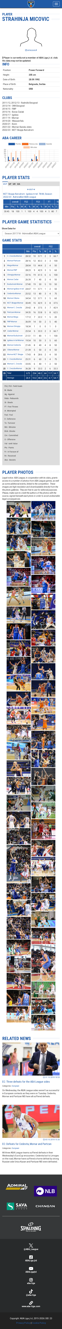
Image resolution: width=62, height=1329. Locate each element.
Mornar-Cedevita (14, 345)
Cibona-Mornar (13, 350)
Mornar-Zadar (13, 279)
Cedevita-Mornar (14, 293)
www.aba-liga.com (31, 1306)
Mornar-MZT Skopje (15, 354)
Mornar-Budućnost (15, 336)
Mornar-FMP (12, 270)
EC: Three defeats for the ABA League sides (26, 1081)
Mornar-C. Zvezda (14, 308)
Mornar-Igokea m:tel (15, 289)
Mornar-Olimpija (13, 326)
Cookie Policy (39, 1323)
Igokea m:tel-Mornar (15, 340)
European (15, 1086)
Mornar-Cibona (13, 298)
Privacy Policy (23, 1323)
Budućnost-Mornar (15, 284)
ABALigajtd (31, 1272)
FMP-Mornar (12, 322)
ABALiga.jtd (31, 1260)
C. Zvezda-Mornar (14, 256)
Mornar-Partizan (13, 261)
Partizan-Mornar (13, 312)
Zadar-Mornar (13, 331)
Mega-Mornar (12, 265)
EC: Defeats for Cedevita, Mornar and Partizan (26, 1144)
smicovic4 (32, 50)
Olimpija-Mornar (13, 275)
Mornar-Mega (12, 317)
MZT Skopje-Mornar (15, 303)
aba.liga (31, 1283)
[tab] (5, 184)
